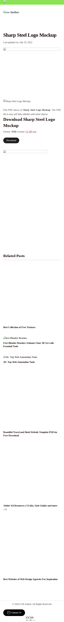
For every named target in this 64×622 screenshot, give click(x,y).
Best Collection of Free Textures (19, 327)
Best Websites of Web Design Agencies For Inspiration (30, 579)
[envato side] (25, 194)
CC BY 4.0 (30, 131)
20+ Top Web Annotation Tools (19, 362)
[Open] (59, 14)
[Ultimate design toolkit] (32, 70)
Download (11, 140)
